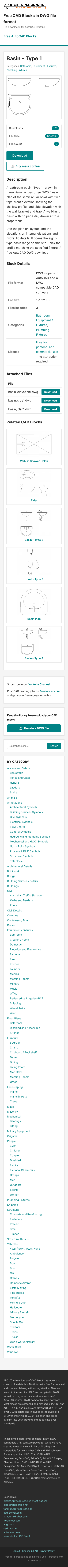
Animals (12, 797)
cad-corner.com (12, 1512)
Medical (15, 974)
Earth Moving (18, 1288)
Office (13, 993)
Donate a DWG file (36, 728)
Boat (13, 1263)
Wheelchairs (17, 1008)
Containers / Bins (17, 920)
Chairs (14, 1047)
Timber (14, 1234)
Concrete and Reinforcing (26, 1214)
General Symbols (20, 831)
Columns (12, 915)
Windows (12, 1352)
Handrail (15, 782)
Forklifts (15, 1297)
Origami (12, 1136)
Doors (11, 925)
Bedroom (15, 1042)
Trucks (14, 1337)
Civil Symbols (18, 817)
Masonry (12, 1111)
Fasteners (16, 1219)
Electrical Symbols (21, 822)
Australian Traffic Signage (26, 895)
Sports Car (16, 1322)
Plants (14, 1091)
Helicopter (16, 1307)
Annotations (14, 802)
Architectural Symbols (23, 807)
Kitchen (15, 964)
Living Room (17, 1067)
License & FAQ (30, 1550)
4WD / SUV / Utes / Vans (25, 1248)
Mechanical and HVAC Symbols (29, 841)
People (11, 1141)
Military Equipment (18, 1131)
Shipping (15, 1003)
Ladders (15, 787)
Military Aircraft (19, 1312)
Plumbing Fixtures (16, 69)
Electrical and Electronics (25, 949)
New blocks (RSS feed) (16, 1536)
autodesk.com (11, 1532)
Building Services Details (22, 881)
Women (14, 1194)
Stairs (13, 792)
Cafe (13, 1145)
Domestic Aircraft (20, 1283)
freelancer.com (11, 1520)
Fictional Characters (22, 1170)
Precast (14, 1224)
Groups (14, 1175)
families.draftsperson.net (17, 1508)
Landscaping (15, 1087)
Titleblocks (17, 861)
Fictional (15, 954)
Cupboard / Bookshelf (23, 1052)
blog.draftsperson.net (15, 1504)
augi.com (8, 1524)
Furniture (12, 1038)
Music (13, 988)
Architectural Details (19, 866)
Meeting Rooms (19, 978)
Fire (12, 959)
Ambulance (17, 1253)
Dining (14, 1062)
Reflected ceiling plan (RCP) (27, 998)
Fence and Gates (20, 777)
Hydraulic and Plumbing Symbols (30, 836)
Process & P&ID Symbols (25, 851)
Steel (13, 1229)
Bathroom (25, 65)
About (16, 1550)
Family (14, 1165)
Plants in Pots (18, 1096)
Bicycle (14, 1258)
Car (12, 1273)
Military (14, 983)
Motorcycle (17, 1317)
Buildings (13, 886)
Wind (13, 1013)
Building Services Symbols (26, 812)
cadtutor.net (10, 1528)
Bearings (15, 1121)
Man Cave (16, 1072)
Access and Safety (18, 768)
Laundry (15, 969)
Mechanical (14, 1116)
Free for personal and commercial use (47, 347)
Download (19, 155)
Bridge (11, 876)
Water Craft (14, 1347)
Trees (13, 1101)
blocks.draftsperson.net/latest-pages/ (25, 1500)
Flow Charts (17, 826)
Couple (14, 1155)
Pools (13, 905)
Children (15, 1150)
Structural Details (18, 1239)
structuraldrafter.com (15, 1516)
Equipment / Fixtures (44, 65)
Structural (13, 1209)
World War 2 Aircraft (22, 1341)
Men (12, 1180)
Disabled (15, 1160)
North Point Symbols (23, 846)
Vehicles (12, 1244)
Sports (14, 1189)
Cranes (14, 1278)
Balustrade (16, 772)
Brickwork (13, 871)
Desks (14, 1057)
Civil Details (14, 910)
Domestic (16, 944)
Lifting (14, 1126)
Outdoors (15, 1185)
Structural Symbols (21, 856)
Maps (10, 1106)
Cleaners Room (19, 939)
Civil (10, 891)
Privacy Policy (47, 1550)
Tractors (15, 1327)
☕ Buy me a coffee (25, 166)
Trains (14, 1332)
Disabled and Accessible (25, 1028)
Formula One (18, 1302)
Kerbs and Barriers (21, 900)
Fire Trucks (17, 1292)
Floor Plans (14, 1018)
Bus (12, 1268)
